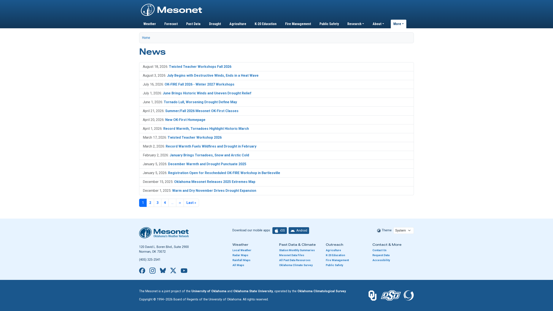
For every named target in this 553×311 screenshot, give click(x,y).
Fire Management (298, 24)
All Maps (238, 265)
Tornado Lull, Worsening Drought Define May (200, 102)
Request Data (380, 255)
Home (146, 38)
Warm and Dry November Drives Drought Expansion (214, 191)
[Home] (171, 5)
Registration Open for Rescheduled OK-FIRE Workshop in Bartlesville (224, 173)
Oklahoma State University (253, 291)
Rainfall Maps (241, 260)
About (377, 24)
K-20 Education (265, 24)
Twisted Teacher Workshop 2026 (195, 137)
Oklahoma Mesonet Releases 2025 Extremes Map (214, 182)
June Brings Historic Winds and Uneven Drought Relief (207, 93)
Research (354, 24)
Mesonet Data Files (291, 255)
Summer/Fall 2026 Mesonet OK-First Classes (201, 111)
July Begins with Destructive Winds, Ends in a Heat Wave (213, 75)
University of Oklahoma (208, 291)
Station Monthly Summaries (297, 250)
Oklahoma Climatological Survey (321, 291)
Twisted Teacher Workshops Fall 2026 (200, 67)
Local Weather (241, 250)
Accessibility (381, 260)
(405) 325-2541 (149, 260)
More (397, 24)
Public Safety (329, 24)
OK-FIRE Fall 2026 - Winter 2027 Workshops (199, 84)
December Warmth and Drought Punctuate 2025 (207, 164)
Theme (386, 230)
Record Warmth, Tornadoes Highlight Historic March (206, 129)
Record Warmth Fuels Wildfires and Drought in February (211, 146)
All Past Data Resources (294, 260)
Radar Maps (240, 255)
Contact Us (379, 250)
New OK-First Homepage (185, 120)
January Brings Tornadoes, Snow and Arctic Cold (209, 155)
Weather (149, 24)
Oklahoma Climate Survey (296, 265)
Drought (215, 24)
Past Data (193, 24)
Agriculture (237, 24)
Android (301, 230)
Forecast (171, 24)
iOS (282, 230)
